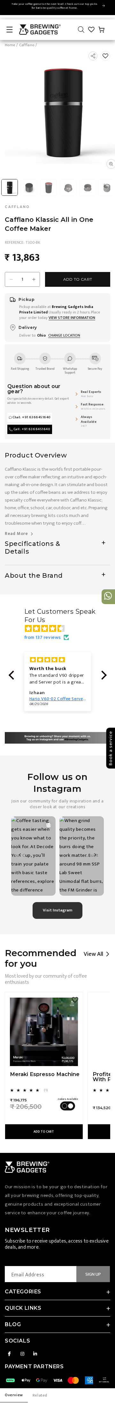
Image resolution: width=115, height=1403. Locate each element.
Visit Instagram (57, 910)
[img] (60, 628)
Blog (13, 1324)
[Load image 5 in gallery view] (87, 187)
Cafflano (26, 45)
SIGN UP (93, 1274)
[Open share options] (92, 55)
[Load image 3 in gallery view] (48, 187)
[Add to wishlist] (105, 56)
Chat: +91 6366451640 (31, 417)
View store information (72, 318)
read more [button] (17, 533)
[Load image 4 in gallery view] (67, 187)
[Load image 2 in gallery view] (29, 187)
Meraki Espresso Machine (45, 1074)
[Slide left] (7, 187)
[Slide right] (107, 187)
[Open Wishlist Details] (91, 29)
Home (10, 45)
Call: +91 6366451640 (31, 429)
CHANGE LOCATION (64, 335)
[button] (10, 30)
